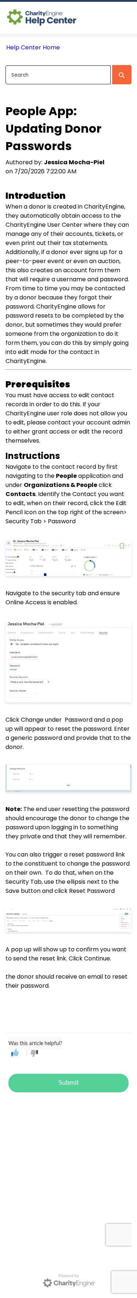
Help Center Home (33, 47)
